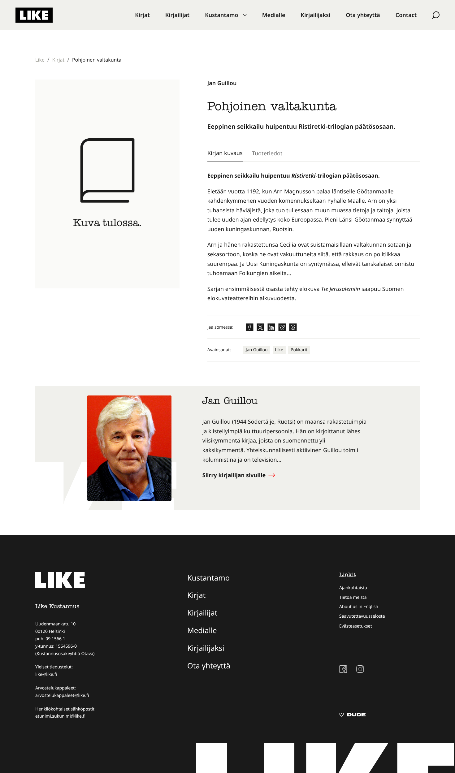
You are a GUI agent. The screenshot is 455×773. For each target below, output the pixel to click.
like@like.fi (46, 674)
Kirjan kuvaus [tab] (225, 153)
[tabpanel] (313, 237)
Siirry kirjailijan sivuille (234, 475)
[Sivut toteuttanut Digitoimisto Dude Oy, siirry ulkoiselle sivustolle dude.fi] (352, 715)
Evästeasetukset (355, 626)
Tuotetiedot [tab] (267, 153)
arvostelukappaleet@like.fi (62, 695)
